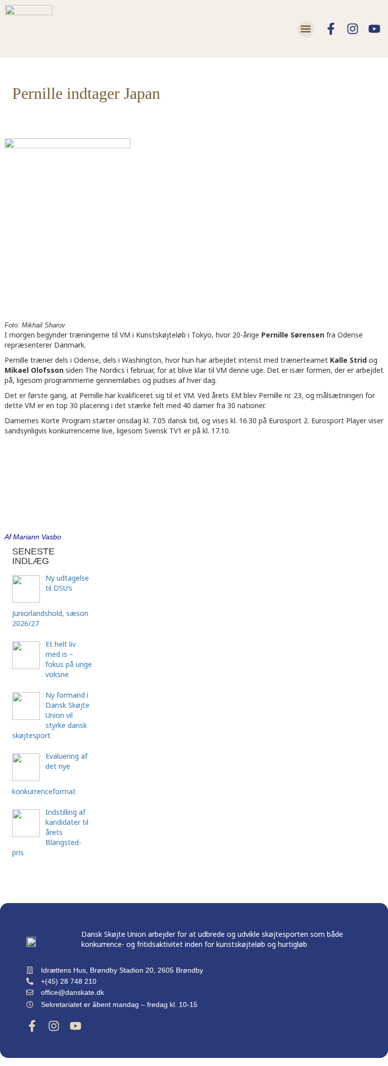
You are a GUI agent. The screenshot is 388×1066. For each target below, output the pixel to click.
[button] (306, 29)
